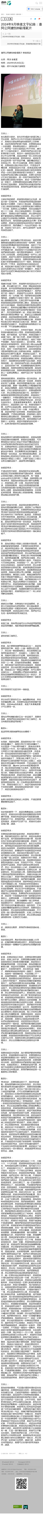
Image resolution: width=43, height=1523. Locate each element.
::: (0, 8)
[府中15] (12, 3)
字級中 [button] (7, 19)
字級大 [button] (11, 19)
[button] (39, 3)
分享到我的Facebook (31, 19)
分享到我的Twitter (35, 19)
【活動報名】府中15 (23, 1464)
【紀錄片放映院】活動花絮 (13, 14)
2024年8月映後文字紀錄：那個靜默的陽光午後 (23, 42)
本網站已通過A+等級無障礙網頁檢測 (17, 1506)
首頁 (2, 14)
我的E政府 (26, 1507)
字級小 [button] (3, 19)
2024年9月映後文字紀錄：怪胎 (13, 35)
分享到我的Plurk (39, 19)
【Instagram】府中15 (24, 1462)
